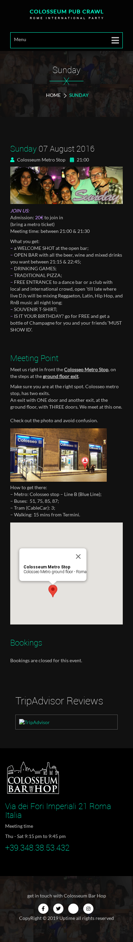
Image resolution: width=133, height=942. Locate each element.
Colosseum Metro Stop (40, 159)
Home (53, 95)
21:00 (82, 159)
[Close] (78, 556)
